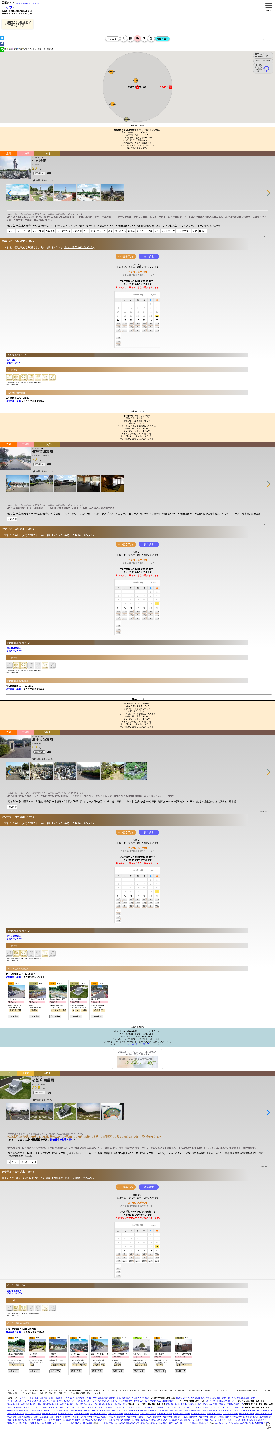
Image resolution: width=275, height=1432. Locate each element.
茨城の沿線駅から (235, 1404)
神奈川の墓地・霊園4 (181, 1414)
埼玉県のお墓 (154, 1420)
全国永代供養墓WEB (125, 1398)
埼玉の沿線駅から (205, 1404)
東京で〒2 (55, 1408)
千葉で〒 (37, 1408)
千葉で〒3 (132, 1408)
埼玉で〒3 (123, 1408)
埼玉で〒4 (171, 1408)
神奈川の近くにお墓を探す (214, 1420)
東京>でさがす (37, 1411)
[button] (135, 80)
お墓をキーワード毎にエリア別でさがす (220, 1401)
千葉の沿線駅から (220, 1404)
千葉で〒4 (181, 1408)
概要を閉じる (39, 173)
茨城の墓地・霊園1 (248, 1411)
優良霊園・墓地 (13, 401)
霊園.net (194, 1423)
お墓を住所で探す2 (114, 1420)
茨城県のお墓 (177, 1420)
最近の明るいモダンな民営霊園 (188, 1398)
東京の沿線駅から (173, 1404)
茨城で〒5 (238, 1408)
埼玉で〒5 (220, 1408)
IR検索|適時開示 (261, 1423)
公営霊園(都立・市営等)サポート (133, 1401)
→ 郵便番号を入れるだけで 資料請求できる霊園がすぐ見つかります (17, 24)
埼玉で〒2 (75, 1408)
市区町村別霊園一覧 (35, 1423)
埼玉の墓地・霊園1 (216, 1411)
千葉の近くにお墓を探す (235, 1420)
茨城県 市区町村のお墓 (75, 1420)
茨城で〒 (45, 1408)
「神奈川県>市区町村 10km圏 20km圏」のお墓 (125, 1417)
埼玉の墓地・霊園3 (115, 1414)
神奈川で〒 (20, 1408)
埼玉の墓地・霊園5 (14, 1417)
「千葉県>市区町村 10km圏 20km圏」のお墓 (198, 1417)
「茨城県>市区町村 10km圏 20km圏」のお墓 (234, 1417)
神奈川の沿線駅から (189, 1404)
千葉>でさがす (77, 1411)
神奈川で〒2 (65, 1408)
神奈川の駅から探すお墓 (35, 1404)
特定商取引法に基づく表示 (81, 1423)
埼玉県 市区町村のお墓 (37, 1420)
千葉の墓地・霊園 (151, 1411)
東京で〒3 (103, 1408)
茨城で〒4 (190, 1408)
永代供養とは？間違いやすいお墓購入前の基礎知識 (95, 1398)
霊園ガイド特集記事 (142, 1398)
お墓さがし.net (184, 1423)
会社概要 (48, 1423)
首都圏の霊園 (161, 1423)
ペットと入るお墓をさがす (17, 1401)
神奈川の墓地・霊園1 (199, 1411)
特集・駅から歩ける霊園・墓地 (213, 1398)
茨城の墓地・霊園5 (47, 1417)
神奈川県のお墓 (141, 1420)
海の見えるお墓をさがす (86, 1401)
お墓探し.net (172, 1423)
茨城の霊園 (150, 1423)
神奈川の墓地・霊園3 (98, 1414)
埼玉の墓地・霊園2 (32, 1414)
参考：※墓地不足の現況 (78, 247)
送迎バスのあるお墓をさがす (108, 1401)
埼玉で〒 (29, 1408)
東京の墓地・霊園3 (81, 1414)
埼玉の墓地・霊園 (136, 1411)
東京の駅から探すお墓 (16, 1404)
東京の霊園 (108, 1423)
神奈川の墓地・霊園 (119, 1411)
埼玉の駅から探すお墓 (55, 1404)
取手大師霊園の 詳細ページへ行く (14, 937)
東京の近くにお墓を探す (193, 1420)
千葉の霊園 (130, 1423)
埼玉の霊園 (140, 1423)
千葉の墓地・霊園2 (49, 1414)
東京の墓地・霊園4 (164, 1414)
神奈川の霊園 (119, 1423)
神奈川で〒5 (209, 1408)
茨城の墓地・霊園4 (230, 1414)
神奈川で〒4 (161, 1408)
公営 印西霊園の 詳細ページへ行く (14, 1292)
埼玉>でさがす (64, 1411)
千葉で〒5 (229, 1408)
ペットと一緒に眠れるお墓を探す (137, 1044)
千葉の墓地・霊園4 (214, 1414)
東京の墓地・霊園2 (264, 1411)
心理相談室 (249, 1423)
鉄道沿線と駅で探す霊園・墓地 (114, 1404)
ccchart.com (238, 1423)
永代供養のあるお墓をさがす (41, 1401)
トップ (7, 7)
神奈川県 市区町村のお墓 (17, 1420)
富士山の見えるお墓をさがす (64, 1401)
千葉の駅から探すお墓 (73, 1404)
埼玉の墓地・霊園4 (198, 1414)
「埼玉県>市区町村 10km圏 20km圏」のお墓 (162, 1417)
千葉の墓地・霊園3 (131, 1414)
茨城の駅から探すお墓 (92, 1404)
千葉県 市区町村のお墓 (56, 1420)
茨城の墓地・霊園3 (147, 1414)
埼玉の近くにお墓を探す (256, 1420)
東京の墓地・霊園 (104, 1411)
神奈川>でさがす (50, 1411)
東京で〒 (10, 1408)
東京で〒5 (199, 1408)
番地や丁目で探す (63, 1417)
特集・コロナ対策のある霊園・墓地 (240, 1398)
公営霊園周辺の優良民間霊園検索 (161, 1401)
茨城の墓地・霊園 (166, 1411)
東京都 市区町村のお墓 (261, 1417)
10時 (118, 323)
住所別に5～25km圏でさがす (18, 1411)
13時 (118, 327)
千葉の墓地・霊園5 (31, 1417)
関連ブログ (203, 1423)
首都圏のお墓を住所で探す (95, 1420)
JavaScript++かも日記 (223, 1423)
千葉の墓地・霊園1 (232, 1411)
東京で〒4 (151, 1408)
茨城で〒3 (142, 1408)
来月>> (153, 295)
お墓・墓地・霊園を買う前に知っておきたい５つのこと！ (52, 1398)
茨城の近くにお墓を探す (16, 1423)
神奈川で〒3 (113, 1408)
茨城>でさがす (89, 1411)
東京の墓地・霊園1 (181, 1411)
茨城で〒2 (94, 1408)
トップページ (23, 1398)
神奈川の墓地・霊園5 (263, 1414)
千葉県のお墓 (166, 1420)
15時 (118, 330)
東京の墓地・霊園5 (246, 1414)
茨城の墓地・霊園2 (65, 1414)
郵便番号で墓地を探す (61, 1139)
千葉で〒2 (84, 1408)
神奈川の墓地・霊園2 (15, 1414)
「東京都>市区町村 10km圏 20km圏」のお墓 (88, 1417)
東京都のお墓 (129, 1420)
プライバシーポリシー (61, 1423)
